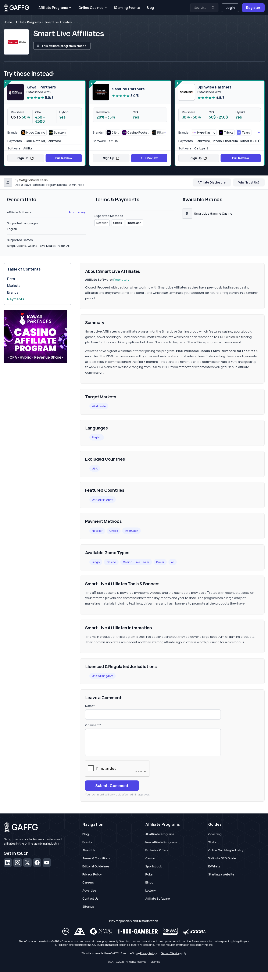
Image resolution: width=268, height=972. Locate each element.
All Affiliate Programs (159, 834)
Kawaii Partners (41, 87)
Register (253, 7)
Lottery (150, 890)
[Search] (213, 7)
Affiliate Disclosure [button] (212, 182)
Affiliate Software (157, 898)
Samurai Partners (128, 89)
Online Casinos (90, 7)
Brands (12, 292)
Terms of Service (170, 953)
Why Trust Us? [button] (249, 182)
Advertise (89, 890)
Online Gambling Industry (225, 850)
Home (8, 22)
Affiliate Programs (53, 7)
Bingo (96, 562)
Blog (150, 7)
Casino (111, 562)
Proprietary (77, 212)
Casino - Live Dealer (136, 562)
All (172, 562)
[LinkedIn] (8, 862)
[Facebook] (37, 862)
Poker (160, 562)
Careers (88, 882)
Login (230, 7)
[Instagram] (17, 862)
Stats (212, 842)
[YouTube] (47, 862)
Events (87, 842)
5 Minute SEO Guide (222, 858)
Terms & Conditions (96, 858)
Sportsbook (153, 866)
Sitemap (88, 906)
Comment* (93, 725)
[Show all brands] (160, 132)
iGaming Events (127, 7)
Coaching (215, 834)
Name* (90, 706)
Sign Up (23, 158)
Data (11, 279)
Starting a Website (221, 874)
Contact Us (90, 898)
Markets (14, 285)
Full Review (63, 158)
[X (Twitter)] (27, 862)
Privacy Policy (92, 874)
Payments (15, 299)
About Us (88, 850)
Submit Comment (112, 785)
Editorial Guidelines (96, 866)
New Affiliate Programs (161, 842)
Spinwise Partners (214, 87)
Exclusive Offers (156, 850)
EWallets (214, 866)
